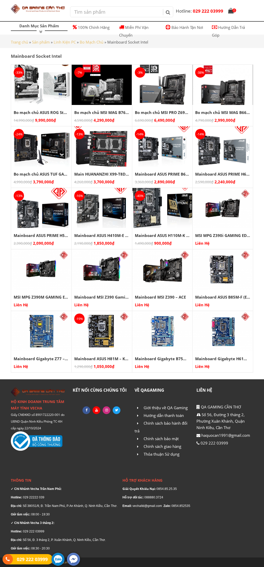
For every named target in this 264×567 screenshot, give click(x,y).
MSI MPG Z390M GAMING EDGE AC (46, 297)
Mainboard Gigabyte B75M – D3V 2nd (171, 358)
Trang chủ (19, 42)
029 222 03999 (199, 11)
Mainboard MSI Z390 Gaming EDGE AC (110, 297)
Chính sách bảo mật (161, 438)
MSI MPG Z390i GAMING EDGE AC (226, 235)
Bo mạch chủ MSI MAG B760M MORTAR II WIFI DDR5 (124, 112)
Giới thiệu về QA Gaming (166, 407)
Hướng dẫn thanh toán (164, 415)
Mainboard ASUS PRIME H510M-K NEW (50, 235)
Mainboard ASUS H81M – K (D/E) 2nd (109, 358)
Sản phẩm (41, 42)
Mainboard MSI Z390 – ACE (160, 297)
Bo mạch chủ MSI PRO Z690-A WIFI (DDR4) (175, 112)
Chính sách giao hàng (162, 446)
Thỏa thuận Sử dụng (161, 454)
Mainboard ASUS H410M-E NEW (104, 235)
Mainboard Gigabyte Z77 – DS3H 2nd (49, 358)
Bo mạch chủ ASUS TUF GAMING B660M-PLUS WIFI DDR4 (67, 174)
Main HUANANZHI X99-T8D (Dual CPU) (110, 174)
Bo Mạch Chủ (91, 42)
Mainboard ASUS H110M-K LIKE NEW (169, 235)
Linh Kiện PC (65, 42)
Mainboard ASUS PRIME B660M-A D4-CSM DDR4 (180, 174)
